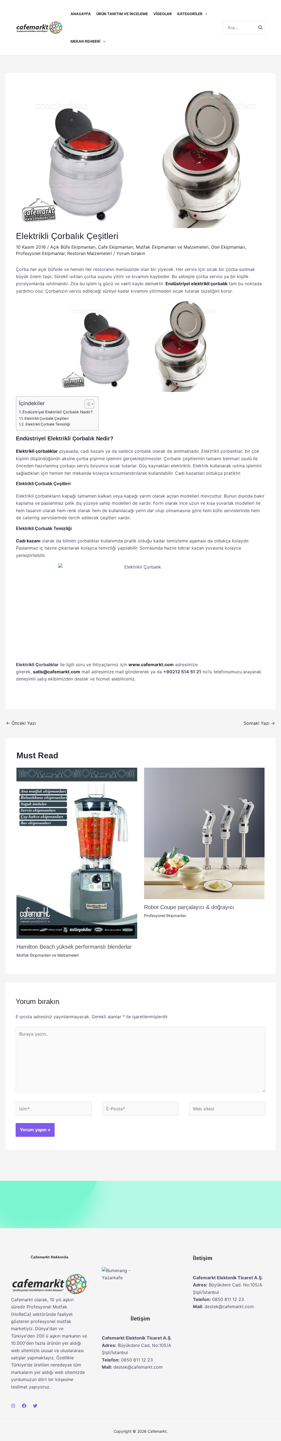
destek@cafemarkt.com (138, 1367)
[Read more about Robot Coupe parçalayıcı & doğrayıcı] (204, 833)
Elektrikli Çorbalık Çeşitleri (46, 418)
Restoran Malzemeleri (89, 253)
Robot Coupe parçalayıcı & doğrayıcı (189, 907)
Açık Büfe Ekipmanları (72, 247)
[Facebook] (24, 1406)
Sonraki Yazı (259, 723)
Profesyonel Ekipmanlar (40, 253)
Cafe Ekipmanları (115, 247)
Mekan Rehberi (85, 41)
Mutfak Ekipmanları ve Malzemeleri (172, 247)
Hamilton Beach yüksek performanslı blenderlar (74, 947)
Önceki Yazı (21, 723)
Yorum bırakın (130, 253)
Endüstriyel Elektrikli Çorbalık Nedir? (58, 412)
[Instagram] (13, 1406)
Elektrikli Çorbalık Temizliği (48, 424)
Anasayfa (81, 14)
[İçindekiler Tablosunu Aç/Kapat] (86, 404)
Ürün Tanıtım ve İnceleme (122, 14)
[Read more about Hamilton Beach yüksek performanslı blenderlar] (76, 852)
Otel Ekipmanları (228, 247)
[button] (205, 14)
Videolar (162, 14)
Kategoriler (190, 14)
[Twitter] (35, 1406)
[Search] (260, 27)
